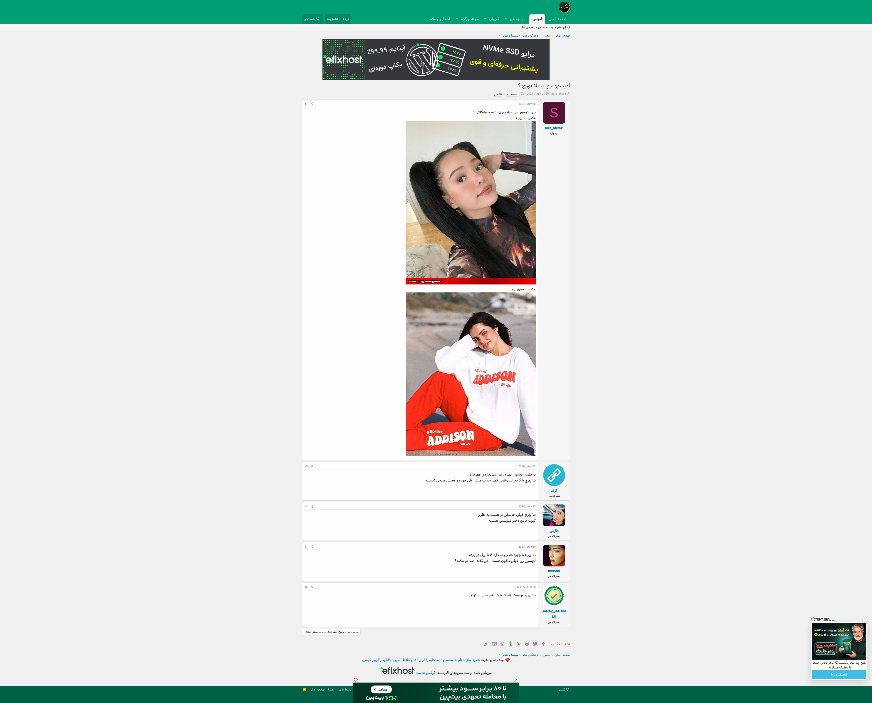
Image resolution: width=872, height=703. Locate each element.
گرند (554, 491)
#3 (306, 506)
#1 (306, 104)
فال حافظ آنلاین (404, 660)
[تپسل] (355, 679)
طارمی (554, 531)
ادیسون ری (512, 94)
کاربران (494, 19)
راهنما (331, 689)
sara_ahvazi (559, 94)
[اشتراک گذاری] (312, 104)
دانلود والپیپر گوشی (376, 660)
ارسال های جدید (560, 27)
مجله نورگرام (470, 19)
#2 (306, 466)
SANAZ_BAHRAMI (554, 614)
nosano (554, 571)
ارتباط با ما (345, 689)
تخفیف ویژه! (839, 674)
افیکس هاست (425, 673)
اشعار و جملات (439, 19)
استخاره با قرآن (429, 660)
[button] (506, 19)
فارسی (561, 689)
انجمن (537, 19)
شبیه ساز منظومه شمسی (461, 660)
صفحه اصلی (558, 19)
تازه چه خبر (518, 19)
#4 (306, 547)
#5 (306, 587)
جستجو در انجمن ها (534, 27)
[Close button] (865, 619)
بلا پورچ (497, 94)
